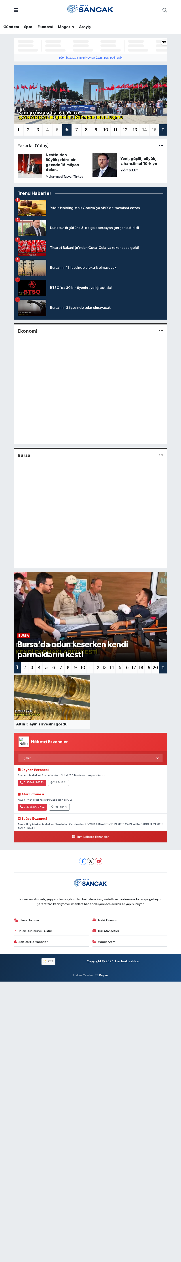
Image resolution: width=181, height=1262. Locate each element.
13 (135, 130)
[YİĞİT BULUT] (104, 165)
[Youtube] (98, 861)
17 (133, 668)
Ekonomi (45, 27)
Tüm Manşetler (108, 931)
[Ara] (164, 11)
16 (126, 668)
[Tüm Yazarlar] (161, 146)
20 (155, 668)
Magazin (66, 27)
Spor (28, 27)
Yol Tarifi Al (59, 782)
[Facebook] (82, 861)
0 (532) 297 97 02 (34, 807)
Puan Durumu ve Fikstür (35, 931)
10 (105, 130)
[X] (90, 861)
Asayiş (84, 27)
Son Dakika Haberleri (33, 942)
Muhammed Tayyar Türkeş (64, 176)
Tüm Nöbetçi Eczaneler (92, 836)
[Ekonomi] (161, 331)
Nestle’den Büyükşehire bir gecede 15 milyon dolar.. (62, 162)
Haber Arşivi (106, 942)
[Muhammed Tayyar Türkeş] (30, 166)
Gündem (11, 27)
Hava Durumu (29, 920)
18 (141, 668)
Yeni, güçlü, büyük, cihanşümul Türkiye (139, 161)
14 (144, 130)
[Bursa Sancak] (90, 10)
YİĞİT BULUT (129, 170)
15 (154, 130)
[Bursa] (161, 455)
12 (125, 130)
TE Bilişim (101, 975)
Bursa (24, 455)
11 (115, 130)
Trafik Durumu (107, 920)
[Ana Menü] (16, 11)
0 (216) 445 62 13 (34, 782)
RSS (50, 961)
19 (148, 668)
